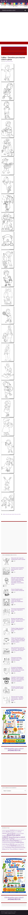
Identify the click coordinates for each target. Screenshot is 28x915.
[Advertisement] (14, 27)
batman (19, 830)
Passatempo (8, 847)
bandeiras (12, 830)
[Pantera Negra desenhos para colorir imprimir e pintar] (7, 631)
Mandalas (4, 845)
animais (4, 830)
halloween (7, 844)
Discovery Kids (10, 61)
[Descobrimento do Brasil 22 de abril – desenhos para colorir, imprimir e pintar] (7, 651)
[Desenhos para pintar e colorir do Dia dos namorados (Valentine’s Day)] (7, 602)
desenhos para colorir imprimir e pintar (13, 838)
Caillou (6, 61)
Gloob (3, 844)
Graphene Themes (11, 913)
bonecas (4, 831)
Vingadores (21, 849)
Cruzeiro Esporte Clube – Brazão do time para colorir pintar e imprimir (14, 53)
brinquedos (12, 831)
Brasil (7, 831)
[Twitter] (4, 1)
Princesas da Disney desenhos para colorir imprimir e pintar (16, 659)
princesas (17, 847)
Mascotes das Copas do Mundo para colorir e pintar (18, 558)
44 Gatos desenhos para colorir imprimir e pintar (17, 687)
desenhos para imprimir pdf (20, 839)
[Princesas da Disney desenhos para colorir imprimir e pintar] (7, 660)
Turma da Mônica (14, 849)
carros (16, 831)
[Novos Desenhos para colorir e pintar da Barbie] (7, 592)
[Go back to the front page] (14, 6)
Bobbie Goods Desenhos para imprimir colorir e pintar (17, 569)
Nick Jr (3, 847)
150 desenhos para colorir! (14, 749)
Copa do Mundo (11, 833)
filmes (13, 842)
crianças (17, 833)
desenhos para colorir (10, 514)
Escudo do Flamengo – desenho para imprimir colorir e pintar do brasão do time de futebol (17, 669)
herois (12, 844)
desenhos (4, 835)
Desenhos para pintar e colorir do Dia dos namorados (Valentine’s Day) (17, 601)
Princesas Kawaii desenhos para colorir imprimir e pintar (18, 610)
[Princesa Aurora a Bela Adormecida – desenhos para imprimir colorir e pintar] (7, 699)
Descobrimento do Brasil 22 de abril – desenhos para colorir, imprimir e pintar (18, 649)
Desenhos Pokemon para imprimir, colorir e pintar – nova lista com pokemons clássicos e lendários (17, 679)
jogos (19, 844)
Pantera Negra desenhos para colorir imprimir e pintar (17, 629)
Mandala (22, 844)
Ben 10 (22, 830)
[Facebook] (6, 1)
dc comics (22, 833)
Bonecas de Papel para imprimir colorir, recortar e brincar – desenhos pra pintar (18, 620)
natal (23, 846)
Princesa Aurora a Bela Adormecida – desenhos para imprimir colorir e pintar (17, 698)
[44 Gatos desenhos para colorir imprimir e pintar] (7, 690)
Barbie (16, 830)
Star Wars (8, 849)
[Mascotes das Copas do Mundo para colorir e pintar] (7, 561)
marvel (8, 846)
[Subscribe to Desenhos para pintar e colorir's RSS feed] (2, 1)
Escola (10, 842)
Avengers (8, 830)
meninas (13, 846)
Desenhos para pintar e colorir (8, 10)
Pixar (13, 847)
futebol (17, 842)
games (22, 842)
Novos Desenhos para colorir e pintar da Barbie (17, 589)
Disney (16, 841)
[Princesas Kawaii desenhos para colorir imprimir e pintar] (7, 612)
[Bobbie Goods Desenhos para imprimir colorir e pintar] (7, 571)
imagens (16, 844)
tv (18, 849)
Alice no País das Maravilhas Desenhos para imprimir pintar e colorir (15, 49)
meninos (19, 846)
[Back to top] (25, 912)
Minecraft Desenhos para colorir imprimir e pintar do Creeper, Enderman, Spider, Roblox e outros (18, 640)
